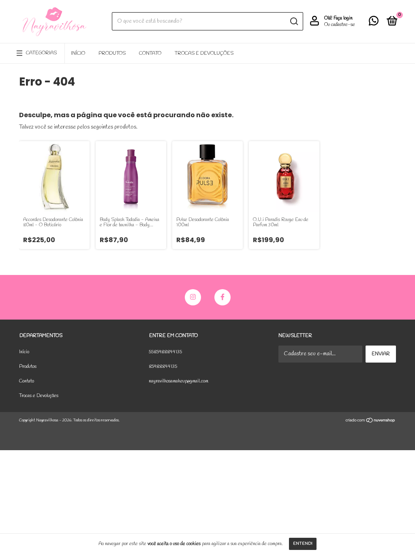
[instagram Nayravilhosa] (193, 297)
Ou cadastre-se (339, 24)
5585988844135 (165, 352)
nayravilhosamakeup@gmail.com (178, 381)
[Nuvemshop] (370, 421)
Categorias (41, 53)
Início (78, 53)
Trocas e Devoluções (204, 53)
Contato (150, 53)
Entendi (302, 543)
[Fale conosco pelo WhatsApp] (374, 23)
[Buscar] (293, 21)
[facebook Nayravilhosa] (222, 297)
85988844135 (163, 366)
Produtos (112, 53)
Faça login (343, 18)
